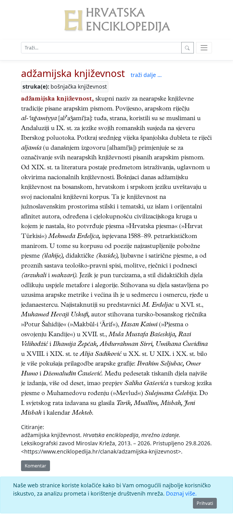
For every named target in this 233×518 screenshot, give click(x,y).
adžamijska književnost (73, 73)
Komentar (35, 466)
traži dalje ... (146, 75)
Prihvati (205, 503)
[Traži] (187, 47)
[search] (204, 47)
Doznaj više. (181, 493)
